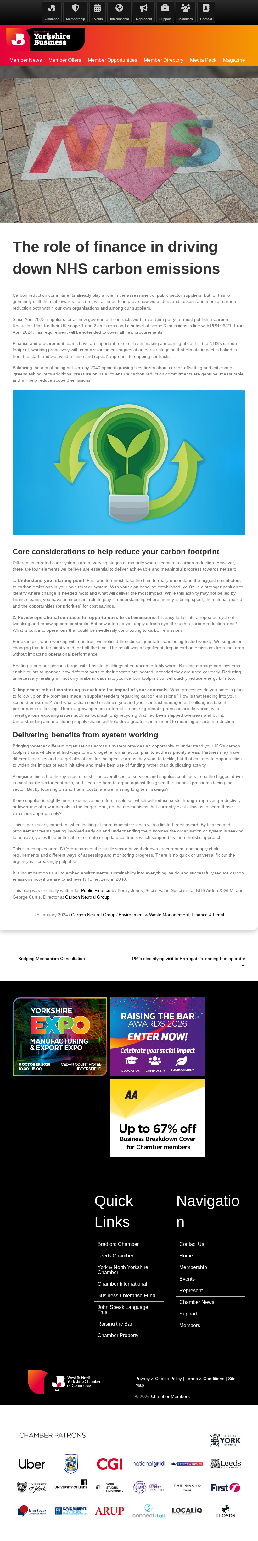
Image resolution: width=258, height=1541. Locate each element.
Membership (193, 1267)
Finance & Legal (208, 914)
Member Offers (64, 60)
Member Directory (163, 60)
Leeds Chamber (115, 1255)
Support (188, 1313)
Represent (191, 1290)
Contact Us (191, 1244)
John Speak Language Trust (123, 1310)
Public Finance (95, 890)
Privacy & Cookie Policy (158, 1378)
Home (186, 1255)
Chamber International (122, 1284)
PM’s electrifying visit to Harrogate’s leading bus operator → (188, 961)
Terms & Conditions (205, 1378)
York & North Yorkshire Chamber (123, 1270)
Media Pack (203, 60)
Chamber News (196, 1302)
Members (189, 1325)
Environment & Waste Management (154, 914)
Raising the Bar (115, 1323)
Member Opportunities (112, 60)
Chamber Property (118, 1335)
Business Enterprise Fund (126, 1295)
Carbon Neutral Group (87, 897)
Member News (25, 60)
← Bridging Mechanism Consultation (49, 958)
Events (187, 1279)
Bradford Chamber (118, 1244)
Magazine (234, 60)
